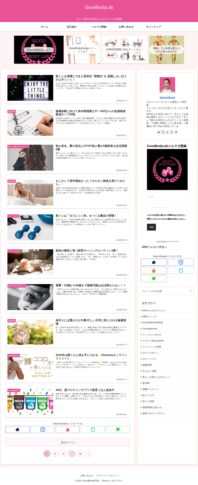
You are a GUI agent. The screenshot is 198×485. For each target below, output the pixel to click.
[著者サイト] (17, 429)
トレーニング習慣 (151, 346)
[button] (190, 291)
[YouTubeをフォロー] (68, 429)
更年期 (145, 383)
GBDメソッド (149, 316)
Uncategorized (149, 328)
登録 (151, 227)
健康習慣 (147, 364)
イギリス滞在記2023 (153, 340)
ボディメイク (149, 358)
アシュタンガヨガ (151, 334)
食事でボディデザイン (154, 413)
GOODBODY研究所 (152, 322)
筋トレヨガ (148, 395)
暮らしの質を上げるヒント (156, 376)
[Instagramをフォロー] (43, 429)
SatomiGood (167, 97)
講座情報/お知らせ (152, 407)
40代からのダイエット (154, 310)
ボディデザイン (150, 352)
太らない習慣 (149, 370)
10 (80, 453)
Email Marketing (162, 241)
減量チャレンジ (150, 389)
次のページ (68, 442)
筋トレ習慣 (148, 401)
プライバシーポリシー (107, 475)
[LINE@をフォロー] (118, 429)
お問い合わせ (86, 475)
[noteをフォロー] (93, 429)
